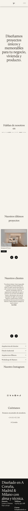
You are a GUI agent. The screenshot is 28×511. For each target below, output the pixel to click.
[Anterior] (12, 257)
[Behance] (18, 395)
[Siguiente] (16, 257)
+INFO (3, 251)
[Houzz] (10, 395)
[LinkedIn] (13, 395)
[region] (14, 244)
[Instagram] (8, 395)
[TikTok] (20, 395)
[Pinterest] (15, 395)
